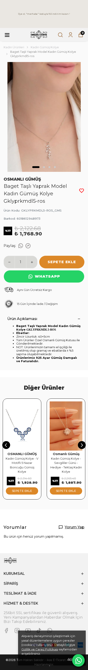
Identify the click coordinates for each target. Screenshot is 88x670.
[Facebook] (6, 630)
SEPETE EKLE (62, 262)
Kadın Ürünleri (14, 47)
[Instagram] (17, 630)
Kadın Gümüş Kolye (45, 47)
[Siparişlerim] (70, 35)
